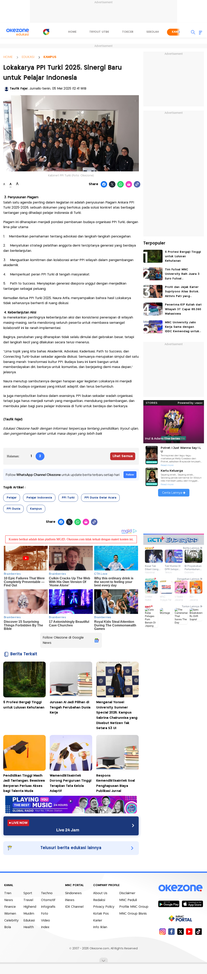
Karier (97, 920)
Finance (10, 906)
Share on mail (129, 184)
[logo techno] (17, 32)
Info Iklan (100, 927)
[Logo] (46, 32)
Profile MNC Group (133, 906)
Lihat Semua (123, 456)
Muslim (28, 913)
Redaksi (99, 900)
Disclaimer (127, 893)
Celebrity (11, 920)
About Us (100, 893)
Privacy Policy (103, 906)
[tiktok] (198, 931)
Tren (7, 893)
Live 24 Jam (67, 830)
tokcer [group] (127, 32)
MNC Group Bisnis (133, 913)
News (8, 900)
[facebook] (171, 931)
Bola (7, 927)
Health (28, 927)
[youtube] (189, 931)
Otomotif (48, 900)
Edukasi (29, 920)
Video (45, 920)
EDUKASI (28, 57)
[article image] (153, 256)
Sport (27, 893)
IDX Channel (74, 906)
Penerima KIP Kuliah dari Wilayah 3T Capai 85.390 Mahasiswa (183, 309)
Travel (28, 900)
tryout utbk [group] (99, 32)
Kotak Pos (101, 913)
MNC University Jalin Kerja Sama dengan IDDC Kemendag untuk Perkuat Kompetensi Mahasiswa (182, 327)
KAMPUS (49, 57)
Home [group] (72, 32)
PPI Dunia (13, 508)
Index (45, 927)
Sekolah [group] (152, 32)
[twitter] (180, 931)
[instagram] (162, 931)
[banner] (71, 812)
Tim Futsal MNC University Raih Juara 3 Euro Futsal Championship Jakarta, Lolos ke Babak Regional (182, 274)
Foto (44, 913)
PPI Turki (68, 497)
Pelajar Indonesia (39, 497)
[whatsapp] (120, 184)
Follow (130, 474)
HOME (8, 57)
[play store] (168, 904)
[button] (179, 32)
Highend (29, 906)
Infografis (48, 906)
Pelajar (12, 497)
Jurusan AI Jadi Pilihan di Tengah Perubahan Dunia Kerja (70, 707)
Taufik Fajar (19, 88)
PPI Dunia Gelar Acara (100, 497)
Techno (47, 893)
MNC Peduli (128, 900)
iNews (69, 900)
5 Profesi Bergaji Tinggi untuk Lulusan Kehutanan (183, 256)
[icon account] (6, 88)
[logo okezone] (180, 888)
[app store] (192, 904)
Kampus (36, 508)
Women (10, 913)
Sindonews (73, 893)
